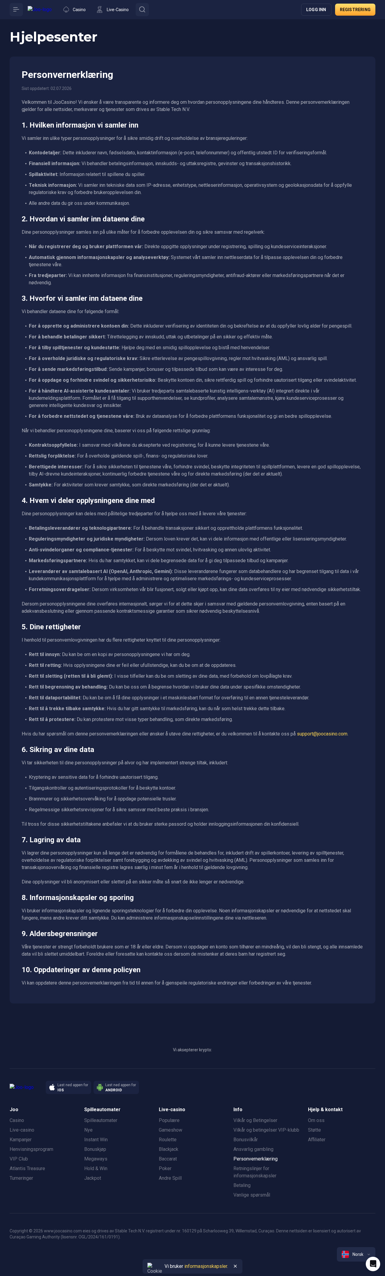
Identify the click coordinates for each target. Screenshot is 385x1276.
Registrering (355, 9)
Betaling (242, 1185)
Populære (169, 1120)
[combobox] (356, 1254)
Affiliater (316, 1139)
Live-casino (22, 1130)
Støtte (314, 1130)
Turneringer (21, 1178)
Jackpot (92, 1178)
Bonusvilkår (245, 1139)
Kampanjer (21, 1139)
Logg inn (316, 9)
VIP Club (19, 1159)
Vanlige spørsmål (251, 1195)
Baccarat (168, 1159)
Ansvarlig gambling (253, 1149)
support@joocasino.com (322, 734)
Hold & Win (95, 1168)
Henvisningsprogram (31, 1149)
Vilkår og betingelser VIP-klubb (266, 1130)
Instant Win (96, 1139)
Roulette (168, 1139)
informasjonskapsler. (206, 1266)
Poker (165, 1168)
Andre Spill (170, 1178)
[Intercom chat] (373, 1264)
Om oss (316, 1120)
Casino (17, 1120)
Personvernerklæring (255, 1159)
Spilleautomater (100, 1120)
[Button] (16, 9)
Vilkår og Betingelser (255, 1120)
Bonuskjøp (95, 1149)
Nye (88, 1130)
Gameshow (170, 1130)
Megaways (95, 1159)
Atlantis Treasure (27, 1168)
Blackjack (168, 1149)
